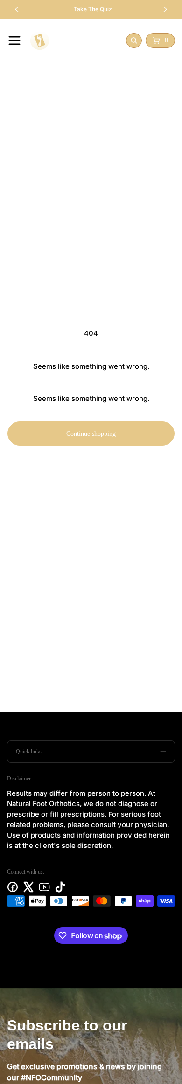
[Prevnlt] (133, 564)
